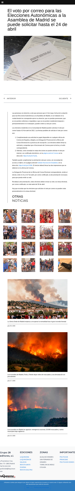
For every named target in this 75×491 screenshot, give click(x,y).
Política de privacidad (41, 487)
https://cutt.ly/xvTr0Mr (25, 165)
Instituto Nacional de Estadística (48, 163)
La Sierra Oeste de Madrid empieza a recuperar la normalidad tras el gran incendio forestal (37, 321)
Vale (27, 487)
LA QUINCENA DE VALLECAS (25, 461)
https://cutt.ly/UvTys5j (30, 156)
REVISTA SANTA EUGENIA (25, 466)
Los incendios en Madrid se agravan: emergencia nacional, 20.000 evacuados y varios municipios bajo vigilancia (35, 430)
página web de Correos (51, 153)
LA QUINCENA (24, 457)
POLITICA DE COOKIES (67, 462)
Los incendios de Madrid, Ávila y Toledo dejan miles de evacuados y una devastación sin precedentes (36, 375)
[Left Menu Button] (2, 2)
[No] (73, 486)
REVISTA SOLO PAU (26, 470)
